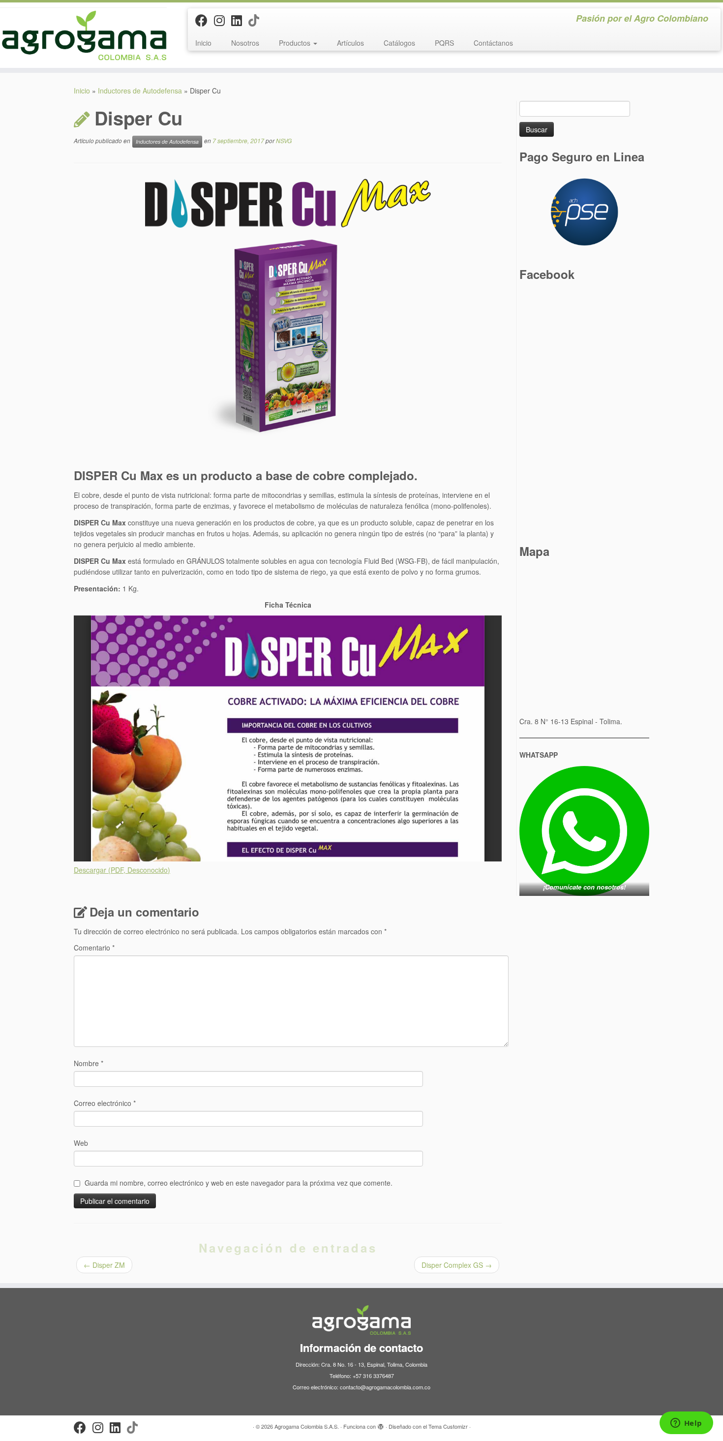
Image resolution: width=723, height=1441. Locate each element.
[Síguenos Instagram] (222, 20)
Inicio (203, 43)
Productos (295, 43)
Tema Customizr (448, 1426)
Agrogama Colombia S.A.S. (306, 1426)
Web (81, 1143)
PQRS (444, 43)
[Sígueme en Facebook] (204, 20)
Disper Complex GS (457, 1265)
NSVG (284, 140)
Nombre (88, 1063)
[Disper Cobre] (288, 203)
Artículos (350, 43)
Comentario (94, 947)
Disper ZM (104, 1265)
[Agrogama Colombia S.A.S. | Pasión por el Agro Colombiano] (83, 35)
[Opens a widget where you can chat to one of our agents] (686, 1423)
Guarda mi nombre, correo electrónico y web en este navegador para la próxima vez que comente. (238, 1183)
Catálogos (399, 43)
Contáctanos (493, 43)
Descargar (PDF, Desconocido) (122, 870)
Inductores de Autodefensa (140, 90)
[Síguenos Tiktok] (257, 20)
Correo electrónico (105, 1103)
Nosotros (245, 43)
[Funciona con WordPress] (380, 1424)
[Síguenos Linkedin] (239, 20)
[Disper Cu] (288, 347)
